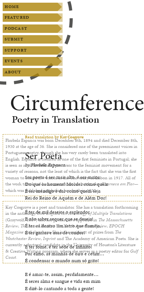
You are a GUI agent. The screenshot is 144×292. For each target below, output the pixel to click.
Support (16, 50)
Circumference (77, 102)
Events (14, 61)
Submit (14, 39)
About (13, 72)
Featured (17, 17)
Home (12, 7)
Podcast (16, 28)
